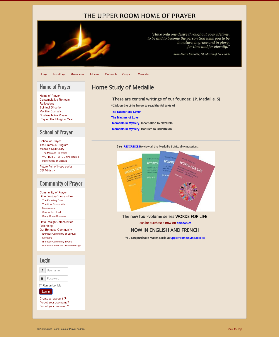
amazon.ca (184, 223)
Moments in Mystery (125, 123)
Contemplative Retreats (55, 100)
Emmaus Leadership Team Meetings (61, 245)
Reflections (47, 103)
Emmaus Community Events (57, 241)
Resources (78, 74)
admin (81, 328)
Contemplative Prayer (53, 115)
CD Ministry (47, 170)
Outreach (111, 74)
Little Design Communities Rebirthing (56, 224)
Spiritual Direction (51, 107)
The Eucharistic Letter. (126, 112)
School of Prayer (50, 141)
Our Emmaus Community (56, 230)
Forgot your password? (54, 306)
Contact (127, 74)
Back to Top (234, 329)
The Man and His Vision (54, 152)
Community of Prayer (53, 192)
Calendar (143, 74)
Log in (46, 291)
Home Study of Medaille (54, 160)
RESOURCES (132, 146)
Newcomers (48, 208)
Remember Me (52, 285)
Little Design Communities (56, 196)
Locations (59, 74)
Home (43, 74)
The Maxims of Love (124, 117)
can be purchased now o (157, 223)
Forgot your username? (54, 302)
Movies (94, 74)
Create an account (52, 298)
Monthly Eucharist (51, 111)
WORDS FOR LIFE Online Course (60, 156)
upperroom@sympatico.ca (187, 238)
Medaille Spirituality (52, 149)
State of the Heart (51, 212)
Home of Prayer (50, 96)
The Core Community (53, 204)
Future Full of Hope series (56, 166)
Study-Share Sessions (54, 216)
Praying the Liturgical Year (56, 119)
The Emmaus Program (54, 145)
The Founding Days (52, 200)
